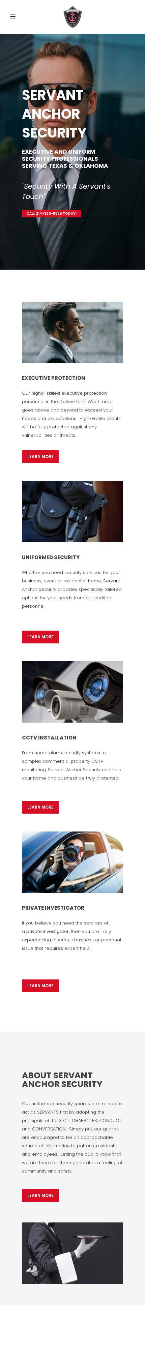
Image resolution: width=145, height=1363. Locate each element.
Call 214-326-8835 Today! (52, 213)
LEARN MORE (40, 456)
